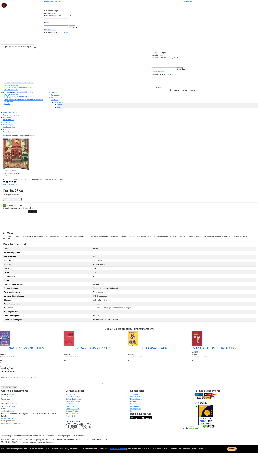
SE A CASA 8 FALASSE (156, 348)
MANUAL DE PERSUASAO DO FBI (217, 348)
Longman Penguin (57, 179)
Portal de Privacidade (118, 449)
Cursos (7, 96)
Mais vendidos (56, 97)
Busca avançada (186, 1)
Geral (59, 107)
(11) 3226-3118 (6, 396)
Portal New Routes (73, 401)
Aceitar (232, 449)
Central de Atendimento (12, 132)
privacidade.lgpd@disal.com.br (13, 423)
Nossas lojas (8, 124)
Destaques (55, 95)
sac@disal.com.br (8, 411)
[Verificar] (209, 426)
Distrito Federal (136, 399)
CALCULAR (32, 211)
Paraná (133, 401)
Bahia (132, 411)
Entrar (72, 27)
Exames (13, 96)
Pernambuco (135, 406)
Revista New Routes (73, 399)
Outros (7, 104)
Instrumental (21, 96)
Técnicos (6, 122)
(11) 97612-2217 (9, 406)
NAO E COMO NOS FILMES (28, 348)
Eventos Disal (71, 404)
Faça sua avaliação (9, 388)
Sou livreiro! (70, 416)
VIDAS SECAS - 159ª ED (93, 348)
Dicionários (8, 101)
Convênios (55, 92)
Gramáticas (30, 96)
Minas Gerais (135, 396)
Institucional (70, 394)
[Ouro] (205, 415)
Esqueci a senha (50, 30)
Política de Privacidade (74, 413)
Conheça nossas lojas (52, 1)
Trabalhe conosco (72, 409)
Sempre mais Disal (73, 396)
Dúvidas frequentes (8, 418)
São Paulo (134, 394)
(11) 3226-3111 (6, 401)
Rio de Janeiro (135, 409)
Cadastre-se (63, 32)
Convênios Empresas (11, 115)
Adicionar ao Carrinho (12, 199)
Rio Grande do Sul (137, 404)
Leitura (7, 99)
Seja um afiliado (72, 411)
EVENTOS (54, 100)
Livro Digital (58, 102)
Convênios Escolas (10, 112)
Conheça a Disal (9, 127)
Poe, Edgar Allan (45, 179)
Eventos (6, 129)
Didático (60, 105)
